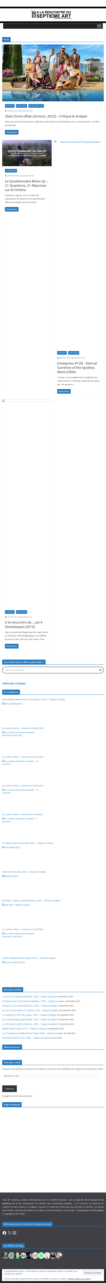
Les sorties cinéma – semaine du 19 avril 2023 (22, 785)
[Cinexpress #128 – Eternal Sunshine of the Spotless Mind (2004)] (79, 244)
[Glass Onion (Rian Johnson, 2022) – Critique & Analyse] (53, 72)
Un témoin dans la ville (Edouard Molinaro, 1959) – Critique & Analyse (33, 1001)
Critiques (10, 106)
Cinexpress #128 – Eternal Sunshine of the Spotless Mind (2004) (77, 367)
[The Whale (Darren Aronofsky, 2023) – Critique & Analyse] (20, 856)
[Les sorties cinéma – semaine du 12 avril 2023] (20, 942)
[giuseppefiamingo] (5, 1255)
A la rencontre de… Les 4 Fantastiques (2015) (23, 624)
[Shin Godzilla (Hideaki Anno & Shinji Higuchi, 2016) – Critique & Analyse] (20, 712)
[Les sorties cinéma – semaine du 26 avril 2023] (20, 741)
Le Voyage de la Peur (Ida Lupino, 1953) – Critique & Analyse (29, 1015)
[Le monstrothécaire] (47, 1255)
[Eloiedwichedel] (53, 1255)
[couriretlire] (59, 1255)
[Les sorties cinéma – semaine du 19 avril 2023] (20, 798)
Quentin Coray (27, 111)
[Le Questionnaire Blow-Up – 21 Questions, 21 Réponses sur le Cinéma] (27, 153)
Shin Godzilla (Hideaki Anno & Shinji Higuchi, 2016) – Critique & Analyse (33, 699)
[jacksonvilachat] (29, 1255)
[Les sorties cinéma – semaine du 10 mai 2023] (20, 770)
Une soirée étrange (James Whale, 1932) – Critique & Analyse (29, 1019)
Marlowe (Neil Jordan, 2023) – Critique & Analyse (24, 871)
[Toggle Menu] (99, 26)
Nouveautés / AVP (36, 106)
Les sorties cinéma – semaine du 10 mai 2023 (22, 757)
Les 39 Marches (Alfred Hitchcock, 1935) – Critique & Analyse (29, 1024)
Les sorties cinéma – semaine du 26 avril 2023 (22, 728)
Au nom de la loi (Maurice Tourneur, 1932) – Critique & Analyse (30, 1010)
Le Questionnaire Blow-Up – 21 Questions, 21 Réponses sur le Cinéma (26, 185)
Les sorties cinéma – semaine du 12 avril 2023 (22, 929)
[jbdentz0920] (41, 1255)
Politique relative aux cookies (78, 1279)
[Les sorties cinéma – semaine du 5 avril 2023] (20, 827)
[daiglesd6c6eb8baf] (11, 1255)
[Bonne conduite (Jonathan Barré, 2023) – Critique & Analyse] (20, 971)
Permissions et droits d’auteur (90, 1210)
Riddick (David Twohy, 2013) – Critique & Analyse (24, 1028)
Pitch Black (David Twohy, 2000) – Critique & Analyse (26, 1037)
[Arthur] (35, 1255)
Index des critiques (14, 683)
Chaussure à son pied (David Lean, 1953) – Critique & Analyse (29, 1005)
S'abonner (9, 1088)
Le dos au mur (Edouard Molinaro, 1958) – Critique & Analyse (29, 996)
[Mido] (17, 1255)
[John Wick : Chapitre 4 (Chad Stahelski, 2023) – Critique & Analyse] (20, 913)
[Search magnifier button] (100, 670)
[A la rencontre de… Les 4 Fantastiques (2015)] (27, 503)
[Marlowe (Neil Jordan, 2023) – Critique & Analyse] (20, 885)
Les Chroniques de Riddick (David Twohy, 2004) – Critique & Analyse (32, 1033)
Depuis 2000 (21, 106)
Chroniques (11, 171)
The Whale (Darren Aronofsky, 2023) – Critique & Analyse (27, 843)
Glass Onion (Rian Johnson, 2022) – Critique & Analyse (46, 116)
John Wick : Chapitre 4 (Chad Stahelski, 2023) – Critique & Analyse (31, 900)
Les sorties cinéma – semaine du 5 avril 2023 (22, 814)
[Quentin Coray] (23, 1255)
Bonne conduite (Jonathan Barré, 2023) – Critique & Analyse (29, 958)
